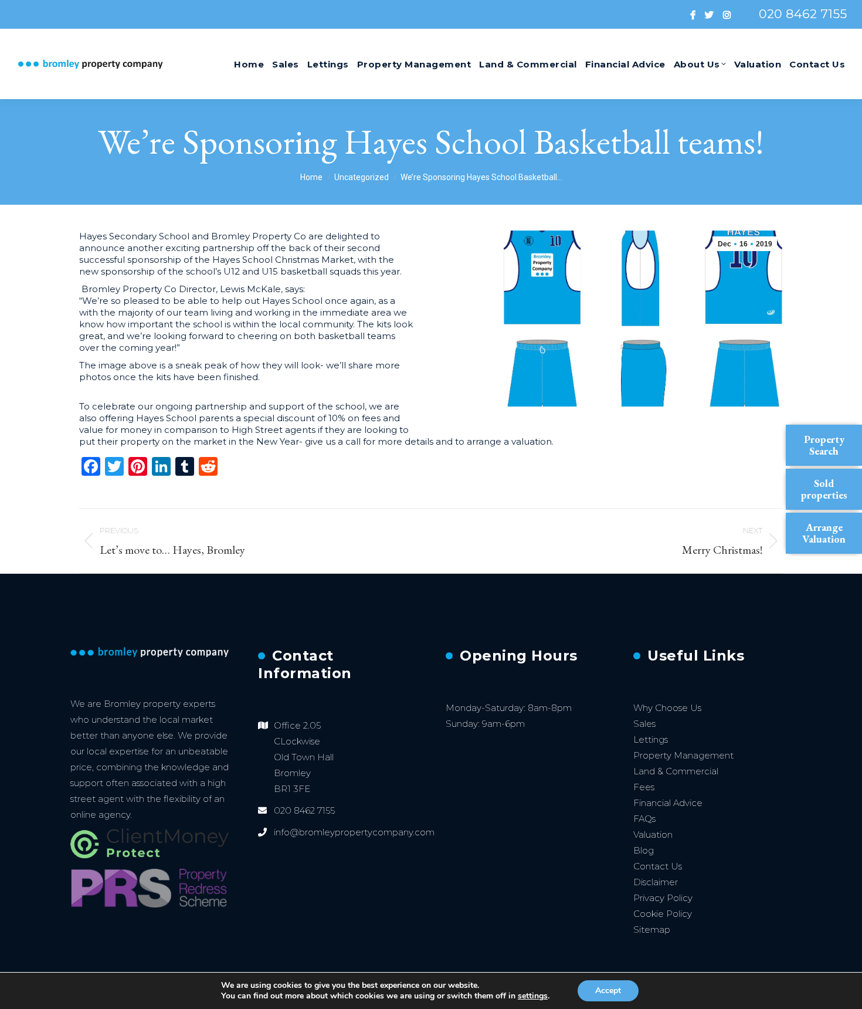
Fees (643, 787)
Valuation (653, 834)
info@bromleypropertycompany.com (354, 832)
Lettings (650, 739)
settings (533, 996)
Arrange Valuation (824, 533)
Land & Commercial (675, 771)
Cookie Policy (662, 913)
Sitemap (651, 929)
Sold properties (824, 489)
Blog (643, 850)
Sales (644, 723)
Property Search (824, 445)
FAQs (644, 818)
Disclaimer (655, 882)
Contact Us (657, 866)
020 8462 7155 (803, 13)
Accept (608, 990)
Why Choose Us (667, 707)
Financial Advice (668, 802)
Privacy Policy (663, 897)
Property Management (683, 755)
